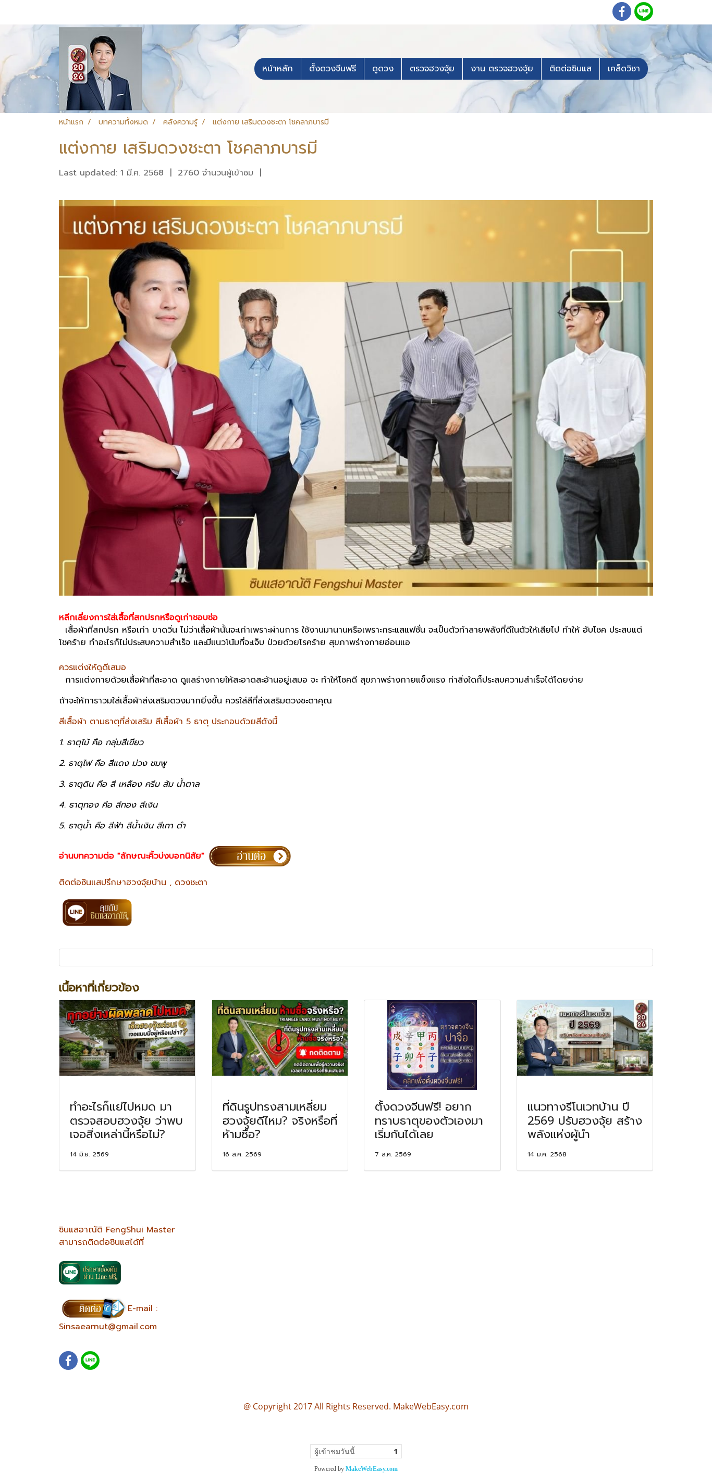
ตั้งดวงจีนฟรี (332, 68)
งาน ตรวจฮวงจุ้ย (502, 68)
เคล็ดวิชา (624, 68)
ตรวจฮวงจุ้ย (432, 68)
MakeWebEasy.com (372, 1468)
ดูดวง (383, 68)
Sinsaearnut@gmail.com (108, 1326)
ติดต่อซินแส (570, 68)
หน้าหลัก (277, 68)
